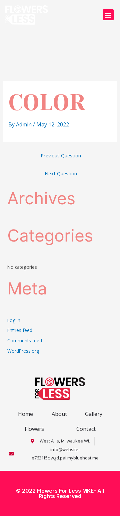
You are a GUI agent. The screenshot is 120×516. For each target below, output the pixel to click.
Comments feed (24, 340)
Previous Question (61, 155)
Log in (13, 320)
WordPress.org (23, 351)
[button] (108, 14)
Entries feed (19, 330)
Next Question (61, 173)
